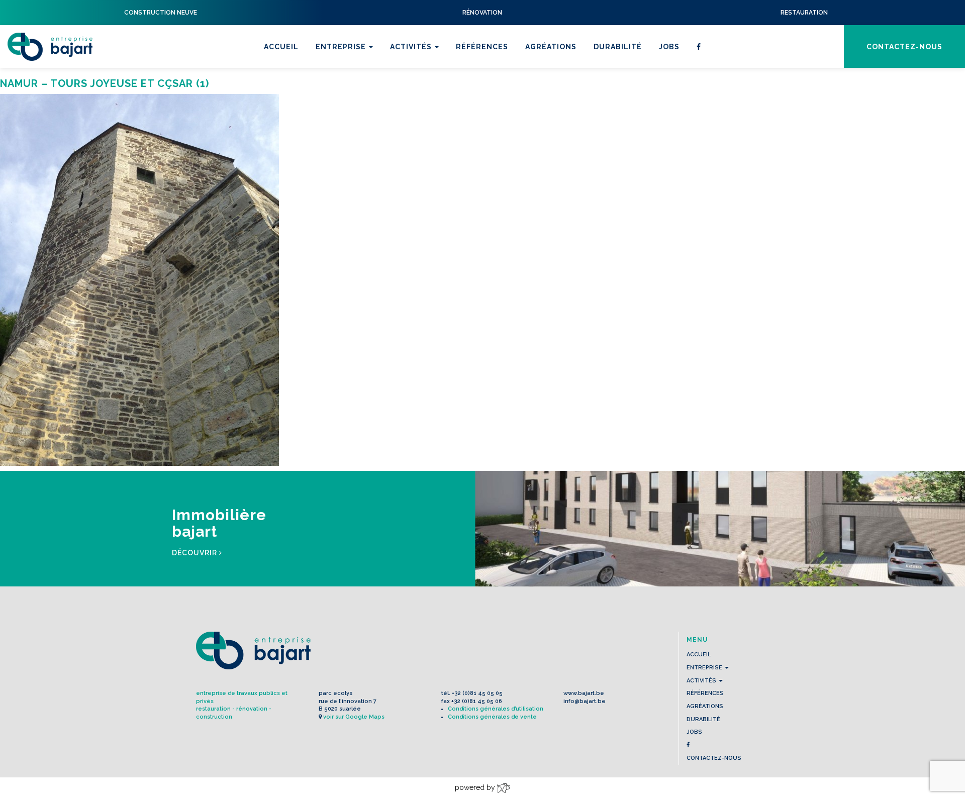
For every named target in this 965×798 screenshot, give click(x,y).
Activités (412, 47)
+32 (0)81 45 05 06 (476, 701)
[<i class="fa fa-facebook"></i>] (699, 46)
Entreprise (342, 47)
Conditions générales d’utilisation (495, 709)
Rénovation (417, 93)
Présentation (347, 80)
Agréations (550, 47)
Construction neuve (437, 106)
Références (482, 47)
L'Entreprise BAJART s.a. (50, 47)
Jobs (669, 47)
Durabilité (618, 47)
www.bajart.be (583, 693)
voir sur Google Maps (353, 717)
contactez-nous (904, 47)
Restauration (421, 80)
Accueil (281, 47)
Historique (342, 93)
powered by (476, 787)
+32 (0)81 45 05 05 (477, 693)
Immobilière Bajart (433, 119)
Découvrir (195, 553)
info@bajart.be (584, 701)
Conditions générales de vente (492, 717)
